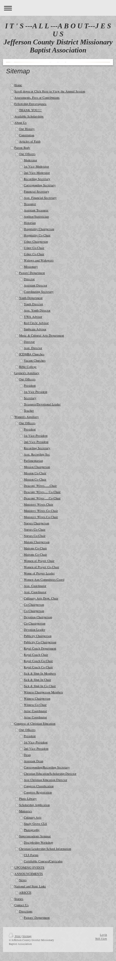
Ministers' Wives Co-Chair (41, 511)
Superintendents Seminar (35, 836)
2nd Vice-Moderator (37, 172)
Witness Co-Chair (35, 705)
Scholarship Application (34, 805)
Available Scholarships (28, 116)
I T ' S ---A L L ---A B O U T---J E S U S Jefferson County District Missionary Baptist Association (58, 38)
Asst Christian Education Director (45, 780)
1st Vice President (35, 392)
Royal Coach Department (40, 648)
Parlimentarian (33, 460)
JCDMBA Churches (31, 354)
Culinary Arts (32, 817)
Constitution (26, 135)
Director (29, 279)
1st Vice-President (36, 435)
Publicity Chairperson (37, 636)
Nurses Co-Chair (35, 529)
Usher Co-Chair (34, 248)
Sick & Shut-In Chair (37, 680)
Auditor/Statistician (36, 216)
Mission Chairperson (37, 467)
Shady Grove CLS (35, 824)
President (30, 385)
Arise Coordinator (35, 711)
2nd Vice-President (36, 442)
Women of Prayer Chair (39, 561)
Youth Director (33, 304)
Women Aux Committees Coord (44, 579)
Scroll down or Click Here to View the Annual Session (49, 91)
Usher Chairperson (36, 241)
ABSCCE (25, 892)
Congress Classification (39, 786)
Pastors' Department (32, 273)
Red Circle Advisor (36, 323)
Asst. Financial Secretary (40, 198)
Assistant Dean (33, 761)
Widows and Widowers (39, 260)
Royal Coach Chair (36, 654)
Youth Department (31, 298)
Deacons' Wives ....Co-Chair (42, 498)
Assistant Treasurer (36, 210)
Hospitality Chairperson (39, 229)
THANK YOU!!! (30, 110)
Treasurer (30, 204)
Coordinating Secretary (39, 291)
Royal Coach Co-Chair (38, 661)
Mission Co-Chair (35, 473)
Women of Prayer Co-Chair (41, 567)
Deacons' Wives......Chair (40, 485)
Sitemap (27, 936)
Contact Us (21, 905)
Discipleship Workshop (38, 842)
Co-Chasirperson (34, 623)
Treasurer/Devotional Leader (42, 404)
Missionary (31, 266)
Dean (27, 755)
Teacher (29, 410)
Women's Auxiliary (26, 417)
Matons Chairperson (36, 542)
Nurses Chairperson (36, 523)
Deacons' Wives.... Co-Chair (42, 492)
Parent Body (22, 147)
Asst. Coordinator (35, 586)
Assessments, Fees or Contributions (36, 97)
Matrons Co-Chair (35, 548)
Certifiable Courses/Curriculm (43, 861)
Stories (18, 899)
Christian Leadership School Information (45, 849)
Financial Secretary (36, 191)
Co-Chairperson (34, 604)
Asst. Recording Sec (37, 454)
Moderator (30, 160)
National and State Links (30, 886)
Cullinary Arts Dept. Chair (41, 598)
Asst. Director (33, 348)
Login (103, 935)
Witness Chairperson (37, 698)
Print (17, 936)
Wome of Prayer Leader (39, 573)
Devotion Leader (34, 629)
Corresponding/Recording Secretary (47, 767)
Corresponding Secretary (40, 185)
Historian (30, 223)
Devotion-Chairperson (38, 617)
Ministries (25, 811)
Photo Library (28, 798)
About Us (20, 122)
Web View (101, 938)
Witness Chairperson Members (43, 692)
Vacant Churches (35, 360)
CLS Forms (31, 855)
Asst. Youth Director (37, 310)
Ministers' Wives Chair (38, 504)
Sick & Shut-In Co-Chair (40, 686)
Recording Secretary (37, 179)
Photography (32, 830)
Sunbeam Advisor (35, 329)
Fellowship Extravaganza (30, 104)
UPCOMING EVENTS (29, 867)
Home (18, 85)
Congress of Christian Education (34, 723)
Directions (25, 911)
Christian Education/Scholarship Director (50, 773)
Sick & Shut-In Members (40, 673)
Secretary (30, 398)
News (22, 880)
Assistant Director (35, 285)
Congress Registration (38, 792)
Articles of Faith (29, 141)
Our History (27, 129)
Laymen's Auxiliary (26, 373)
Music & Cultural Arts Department (41, 335)
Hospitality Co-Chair (37, 235)
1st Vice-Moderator (36, 166)
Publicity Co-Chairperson (40, 642)
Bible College (28, 367)
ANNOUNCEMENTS (28, 874)
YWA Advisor (33, 316)
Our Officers (27, 154)
